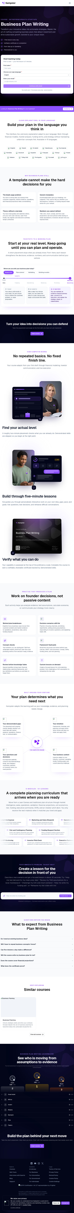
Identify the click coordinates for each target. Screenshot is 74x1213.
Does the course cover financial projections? (17, 961)
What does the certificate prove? (13, 966)
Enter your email (8, 78)
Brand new (8, 272)
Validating (31, 272)
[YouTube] (35, 1163)
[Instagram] (38, 1163)
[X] (42, 1163)
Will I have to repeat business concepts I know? (18, 944)
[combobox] (37, 75)
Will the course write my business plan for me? (18, 955)
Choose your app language (12, 72)
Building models (44, 272)
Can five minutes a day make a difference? (16, 950)
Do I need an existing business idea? (14, 939)
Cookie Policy (27, 1205)
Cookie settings (15, 1207)
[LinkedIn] (31, 1163)
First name (6, 65)
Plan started (20, 272)
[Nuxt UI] (9, 3)
